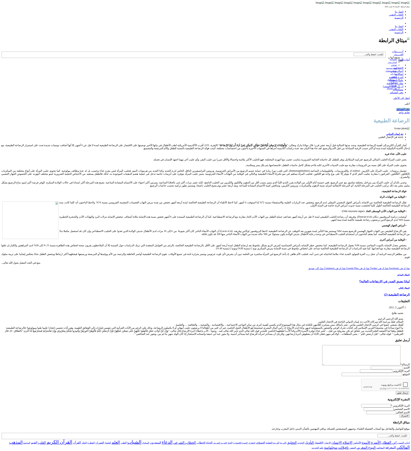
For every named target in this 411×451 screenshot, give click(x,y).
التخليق (292, 442)
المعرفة (390, 447)
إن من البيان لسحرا (393, 86)
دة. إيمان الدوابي (394, 134)
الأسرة (376, 442)
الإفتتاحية (393, 59)
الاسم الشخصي (402, 409)
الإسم (407, 367)
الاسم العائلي (403, 412)
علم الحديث (318, 447)
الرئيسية (398, 17)
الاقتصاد (319, 442)
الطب (124, 442)
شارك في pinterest (335, 268)
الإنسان (337, 442)
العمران (99, 442)
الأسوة (366, 442)
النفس (352, 447)
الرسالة (405, 364)
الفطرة (91, 443)
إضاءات (394, 65)
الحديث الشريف (220, 443)
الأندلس (357, 442)
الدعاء (167, 442)
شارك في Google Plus (357, 268)
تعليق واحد (404, 112)
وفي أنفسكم (392, 88)
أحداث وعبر (392, 62)
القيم (34, 442)
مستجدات (398, 89)
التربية (283, 443)
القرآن (77, 442)
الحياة (209, 442)
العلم (116, 442)
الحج (230, 442)
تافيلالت (343, 447)
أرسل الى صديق (316, 268)
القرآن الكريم (59, 442)
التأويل (309, 442)
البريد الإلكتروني (401, 371)
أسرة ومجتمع (391, 68)
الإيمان (327, 443)
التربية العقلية (272, 442)
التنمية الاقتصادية (240, 443)
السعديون (155, 442)
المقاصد (380, 447)
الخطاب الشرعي (184, 442)
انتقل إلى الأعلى (401, 98)
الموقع (406, 374)
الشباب (134, 442)
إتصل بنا (399, 11)
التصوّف (260, 442)
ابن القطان (389, 442)
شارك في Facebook (399, 268)
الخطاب (201, 442)
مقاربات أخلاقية (395, 83)
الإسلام (347, 442)
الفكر (84, 443)
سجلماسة (330, 447)
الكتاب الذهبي (396, 14)
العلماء (108, 443)
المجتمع (26, 443)
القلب (42, 442)
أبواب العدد (404, 59)
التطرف (251, 443)
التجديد (300, 442)
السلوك (145, 443)
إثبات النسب (403, 442)
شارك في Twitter (378, 268)
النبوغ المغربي (366, 447)
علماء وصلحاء (396, 80)
